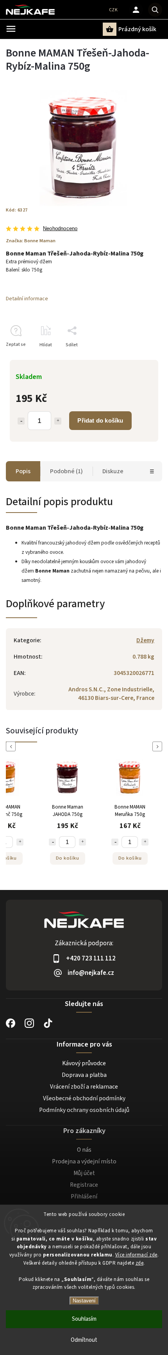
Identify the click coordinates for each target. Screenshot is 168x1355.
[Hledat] (155, 10)
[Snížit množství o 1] (21, 421)
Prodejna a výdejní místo (84, 1161)
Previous (12, 746)
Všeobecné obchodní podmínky (84, 1098)
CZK (113, 10)
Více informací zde (136, 1254)
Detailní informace (27, 299)
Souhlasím (84, 1319)
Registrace (84, 1185)
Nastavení (84, 1301)
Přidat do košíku (100, 420)
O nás (84, 1149)
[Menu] (11, 29)
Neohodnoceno (60, 228)
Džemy (145, 640)
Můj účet (84, 1173)
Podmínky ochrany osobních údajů (84, 1110)
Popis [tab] (23, 471)
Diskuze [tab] (112, 471)
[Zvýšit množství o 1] (57, 421)
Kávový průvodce (84, 1063)
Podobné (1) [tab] (66, 471)
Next (158, 746)
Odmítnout (84, 1340)
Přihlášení (84, 1196)
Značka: (30, 240)
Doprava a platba (84, 1075)
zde (140, 1263)
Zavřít (138, 358)
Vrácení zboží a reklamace (84, 1086)
